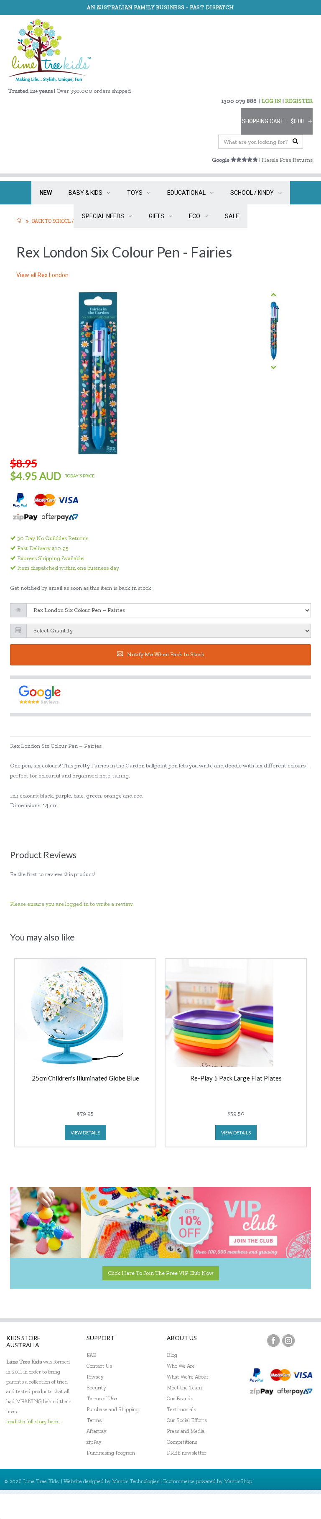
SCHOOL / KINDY (252, 192)
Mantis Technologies (135, 1481)
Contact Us (99, 1366)
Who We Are (181, 1366)
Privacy (95, 1377)
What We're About (188, 1377)
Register (269, 1506)
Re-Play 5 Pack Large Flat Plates (236, 1078)
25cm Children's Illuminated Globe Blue (85, 1078)
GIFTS (156, 216)
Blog (172, 1355)
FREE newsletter (186, 1453)
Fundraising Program (111, 1453)
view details (85, 1132)
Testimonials (181, 1409)
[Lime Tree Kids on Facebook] (273, 1340)
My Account (233, 1506)
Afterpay (97, 1431)
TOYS (135, 192)
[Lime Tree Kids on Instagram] (288, 1340)
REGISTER (299, 100)
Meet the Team (184, 1387)
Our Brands (180, 1398)
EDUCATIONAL (186, 192)
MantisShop (238, 1481)
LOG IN (271, 100)
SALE (232, 216)
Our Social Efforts (187, 1420)
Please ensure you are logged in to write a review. (72, 903)
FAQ (92, 1355)
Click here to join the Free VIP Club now (161, 1273)
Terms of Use (102, 1398)
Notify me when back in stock (165, 654)
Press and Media (185, 1431)
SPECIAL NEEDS (103, 216)
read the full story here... (34, 1421)
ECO (194, 216)
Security (96, 1387)
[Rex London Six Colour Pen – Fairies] (273, 331)
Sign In (300, 1506)
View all (42, 275)
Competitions (182, 1442)
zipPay (94, 1442)
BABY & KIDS (85, 192)
